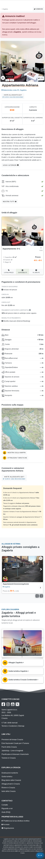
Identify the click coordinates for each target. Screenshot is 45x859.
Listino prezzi (9, 272)
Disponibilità (22, 272)
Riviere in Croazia (8, 787)
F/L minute (36, 272)
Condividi (39, 9)
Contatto (5, 805)
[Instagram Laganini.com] (8, 704)
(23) (41, 78)
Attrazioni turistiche (17, 458)
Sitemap (21, 726)
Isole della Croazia (8, 791)
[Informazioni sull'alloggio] (40, 587)
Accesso (6, 824)
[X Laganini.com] (17, 704)
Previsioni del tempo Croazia (12, 739)
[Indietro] (6, 569)
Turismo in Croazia (9, 758)
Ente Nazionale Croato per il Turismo (15, 743)
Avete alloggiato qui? (13, 96)
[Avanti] (38, 569)
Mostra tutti (9, 201)
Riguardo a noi (7, 808)
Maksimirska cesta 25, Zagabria (14, 90)
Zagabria (5, 9)
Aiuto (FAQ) (6, 812)
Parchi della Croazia (9, 747)
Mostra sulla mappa (16, 452)
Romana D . (10, 77)
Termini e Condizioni (9, 726)
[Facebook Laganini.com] (3, 704)
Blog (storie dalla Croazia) (11, 780)
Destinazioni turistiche (10, 773)
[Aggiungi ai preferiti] (41, 558)
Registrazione (8, 828)
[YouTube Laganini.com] (12, 704)
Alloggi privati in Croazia (11, 784)
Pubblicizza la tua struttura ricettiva (16, 821)
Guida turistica (7, 776)
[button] (22, 429)
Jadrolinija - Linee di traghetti (12, 750)
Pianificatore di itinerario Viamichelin (15, 754)
